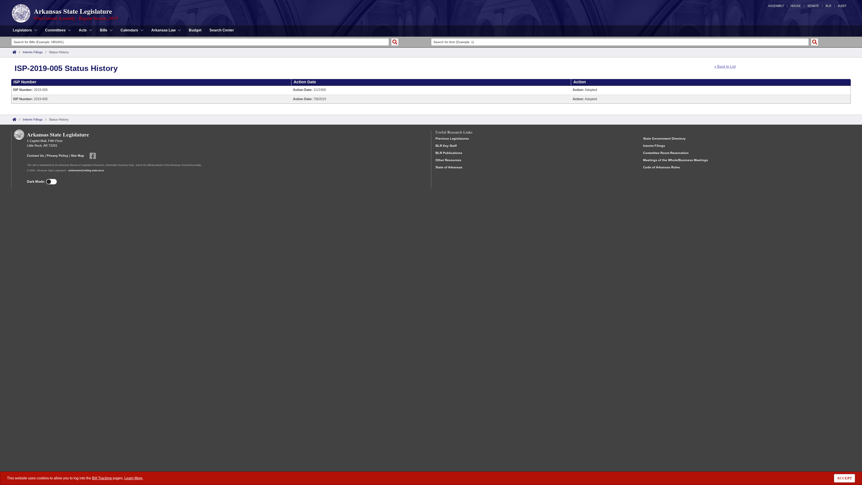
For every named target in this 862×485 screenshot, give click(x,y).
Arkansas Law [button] (163, 30)
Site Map (77, 155)
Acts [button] (83, 30)
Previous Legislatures (452, 138)
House (796, 6)
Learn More (133, 478)
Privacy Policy (57, 155)
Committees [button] (55, 30)
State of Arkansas (448, 167)
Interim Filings (33, 52)
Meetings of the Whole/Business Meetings (675, 160)
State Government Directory (664, 138)
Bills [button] (103, 30)
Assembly (776, 6)
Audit (842, 6)
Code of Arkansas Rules (661, 167)
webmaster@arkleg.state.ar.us (86, 170)
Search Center (221, 30)
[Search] (395, 42)
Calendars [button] (129, 30)
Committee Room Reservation (666, 153)
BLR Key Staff (446, 146)
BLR (828, 6)
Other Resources (448, 160)
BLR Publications (448, 153)
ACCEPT (844, 478)
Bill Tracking (102, 478)
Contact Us (35, 155)
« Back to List (725, 66)
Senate (813, 6)
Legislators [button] (22, 30)
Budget (195, 30)
